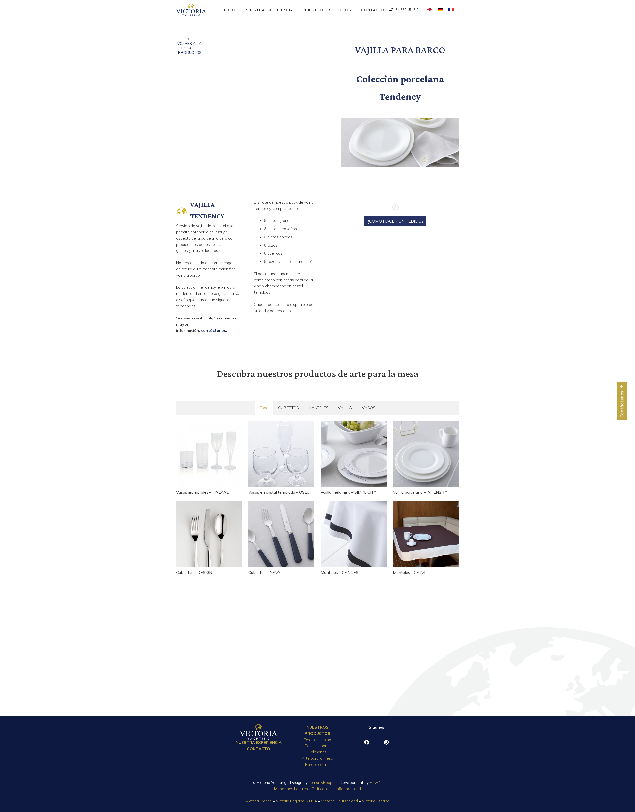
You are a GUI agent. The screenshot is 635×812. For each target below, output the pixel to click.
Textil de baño (317, 745)
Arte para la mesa (317, 758)
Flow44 (376, 782)
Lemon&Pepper (322, 782)
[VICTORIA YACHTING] (191, 10)
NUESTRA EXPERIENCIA (259, 742)
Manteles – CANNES (339, 572)
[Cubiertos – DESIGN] (209, 534)
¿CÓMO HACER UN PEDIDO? (395, 221)
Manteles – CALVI (409, 572)
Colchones (317, 751)
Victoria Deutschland (339, 800)
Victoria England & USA (296, 800)
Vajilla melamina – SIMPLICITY (348, 492)
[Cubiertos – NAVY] (281, 534)
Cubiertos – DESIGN (194, 572)
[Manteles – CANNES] (354, 534)
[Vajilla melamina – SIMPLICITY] (354, 454)
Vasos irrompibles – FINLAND (203, 492)
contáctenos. (214, 330)
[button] (354, 10)
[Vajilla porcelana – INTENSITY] (426, 454)
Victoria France (259, 800)
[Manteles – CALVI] (426, 534)
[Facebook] (366, 742)
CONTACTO (258, 748)
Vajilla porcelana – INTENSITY (420, 492)
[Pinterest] (386, 742)
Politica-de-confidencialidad (336, 788)
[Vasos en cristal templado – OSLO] (281, 454)
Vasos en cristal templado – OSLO (279, 492)
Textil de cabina (317, 739)
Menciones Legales (291, 788)
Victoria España (375, 800)
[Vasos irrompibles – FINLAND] (209, 454)
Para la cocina (317, 764)
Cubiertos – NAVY (264, 572)
